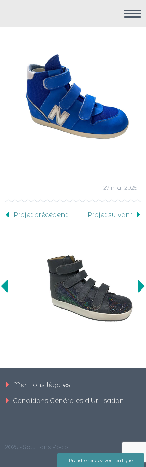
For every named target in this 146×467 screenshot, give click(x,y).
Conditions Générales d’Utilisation (68, 401)
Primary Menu (132, 13)
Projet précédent (41, 215)
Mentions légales (41, 385)
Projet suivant (110, 215)
